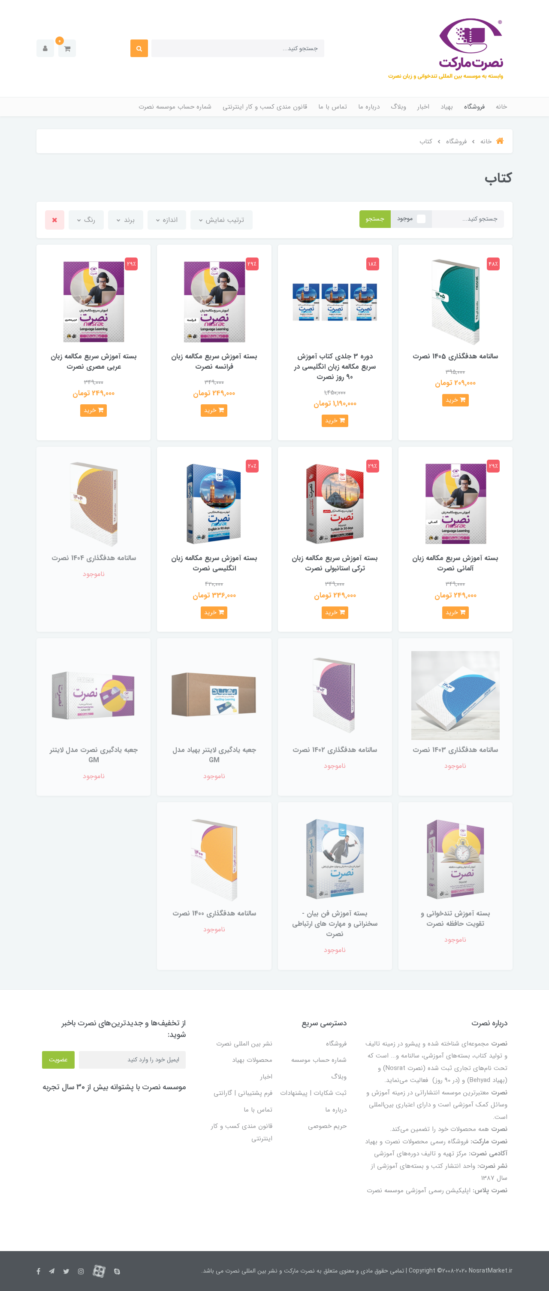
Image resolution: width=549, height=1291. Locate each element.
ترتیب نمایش (224, 220)
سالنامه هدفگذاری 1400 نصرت (214, 913)
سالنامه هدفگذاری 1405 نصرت (455, 356)
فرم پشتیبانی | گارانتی (243, 1093)
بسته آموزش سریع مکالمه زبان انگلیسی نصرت (214, 563)
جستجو (375, 219)
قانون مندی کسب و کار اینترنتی (265, 107)
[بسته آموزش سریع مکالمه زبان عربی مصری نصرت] (93, 301)
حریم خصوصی (327, 1126)
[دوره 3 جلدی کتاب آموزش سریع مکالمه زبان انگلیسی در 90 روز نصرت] (335, 301)
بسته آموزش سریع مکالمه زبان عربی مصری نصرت (94, 361)
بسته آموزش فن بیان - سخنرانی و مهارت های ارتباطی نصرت (334, 923)
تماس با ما (332, 107)
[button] (67, 48)
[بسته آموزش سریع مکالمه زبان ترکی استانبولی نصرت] (335, 503)
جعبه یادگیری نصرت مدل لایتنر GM (94, 755)
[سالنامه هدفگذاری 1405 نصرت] (455, 301)
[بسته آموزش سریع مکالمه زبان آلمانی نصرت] (455, 503)
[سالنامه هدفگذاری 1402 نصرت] (335, 695)
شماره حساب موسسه (319, 1060)
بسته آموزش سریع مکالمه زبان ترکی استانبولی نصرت (335, 563)
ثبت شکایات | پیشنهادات (313, 1093)
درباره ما (369, 107)
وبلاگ (398, 107)
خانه (501, 107)
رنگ (88, 220)
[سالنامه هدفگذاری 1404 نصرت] (93, 503)
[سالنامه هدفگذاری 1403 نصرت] (455, 695)
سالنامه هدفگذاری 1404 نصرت (93, 558)
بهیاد (446, 107)
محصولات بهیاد (252, 1060)
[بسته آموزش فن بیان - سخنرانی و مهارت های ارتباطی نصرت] (335, 859)
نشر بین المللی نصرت (244, 1044)
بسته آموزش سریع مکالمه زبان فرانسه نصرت (214, 361)
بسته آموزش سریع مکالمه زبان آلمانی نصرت (455, 563)
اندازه (169, 220)
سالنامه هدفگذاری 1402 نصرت (335, 750)
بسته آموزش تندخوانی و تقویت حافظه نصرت (455, 918)
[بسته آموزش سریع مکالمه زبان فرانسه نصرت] (214, 301)
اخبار (423, 107)
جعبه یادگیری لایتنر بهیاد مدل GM (214, 755)
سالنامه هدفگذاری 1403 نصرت (455, 750)
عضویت (58, 1059)
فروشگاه (474, 107)
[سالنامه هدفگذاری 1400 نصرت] (214, 859)
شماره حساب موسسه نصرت (175, 107)
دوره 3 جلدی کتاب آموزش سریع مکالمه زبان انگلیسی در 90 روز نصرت (335, 366)
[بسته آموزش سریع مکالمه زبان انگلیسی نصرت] (214, 503)
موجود (405, 218)
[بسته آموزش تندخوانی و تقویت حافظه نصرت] (455, 859)
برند (128, 220)
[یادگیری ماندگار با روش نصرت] (214, 695)
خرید (453, 400)
